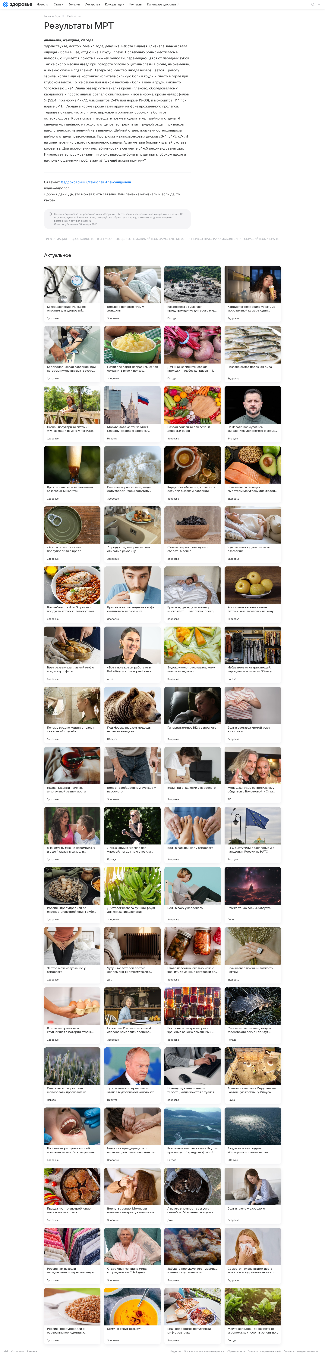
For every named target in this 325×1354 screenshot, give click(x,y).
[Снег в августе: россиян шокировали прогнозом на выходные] (72, 1075)
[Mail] (5, 4)
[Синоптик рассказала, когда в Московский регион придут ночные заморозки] (253, 1015)
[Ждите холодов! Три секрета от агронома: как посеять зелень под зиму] (253, 1316)
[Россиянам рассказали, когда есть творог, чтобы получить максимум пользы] (132, 474)
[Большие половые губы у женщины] (132, 294)
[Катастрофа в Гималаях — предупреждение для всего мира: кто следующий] (192, 294)
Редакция (175, 1351)
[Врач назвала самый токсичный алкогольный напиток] (72, 474)
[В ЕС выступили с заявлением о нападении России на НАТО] (253, 835)
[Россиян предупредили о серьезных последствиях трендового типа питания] (72, 1316)
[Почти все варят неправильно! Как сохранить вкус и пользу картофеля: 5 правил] (132, 354)
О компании (17, 1351)
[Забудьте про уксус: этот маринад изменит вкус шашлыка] (192, 1256)
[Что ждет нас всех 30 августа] (253, 895)
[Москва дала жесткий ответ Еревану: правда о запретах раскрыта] (132, 414)
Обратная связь (236, 1351)
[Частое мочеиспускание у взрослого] (72, 955)
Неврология (73, 15)
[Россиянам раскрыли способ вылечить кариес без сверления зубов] (72, 1136)
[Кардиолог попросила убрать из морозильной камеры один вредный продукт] (253, 294)
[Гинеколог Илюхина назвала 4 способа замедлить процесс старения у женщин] (132, 1015)
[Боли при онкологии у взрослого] (192, 775)
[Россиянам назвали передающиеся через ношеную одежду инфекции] (72, 1256)
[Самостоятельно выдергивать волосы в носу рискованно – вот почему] (253, 1256)
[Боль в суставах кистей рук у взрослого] (253, 715)
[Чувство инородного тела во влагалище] (253, 534)
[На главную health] (20, 4)
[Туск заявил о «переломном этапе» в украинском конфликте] (132, 1075)
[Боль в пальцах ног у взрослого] (192, 835)
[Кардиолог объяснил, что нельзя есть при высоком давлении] (192, 474)
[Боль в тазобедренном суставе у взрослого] (132, 775)
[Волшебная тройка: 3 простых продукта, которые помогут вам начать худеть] (72, 594)
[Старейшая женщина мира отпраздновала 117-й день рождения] (132, 1256)
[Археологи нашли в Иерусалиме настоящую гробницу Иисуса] (253, 1075)
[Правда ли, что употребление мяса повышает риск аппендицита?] (72, 1196)
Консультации (52, 15)
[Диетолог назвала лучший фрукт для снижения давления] (132, 895)
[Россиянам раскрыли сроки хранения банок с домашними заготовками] (192, 1015)
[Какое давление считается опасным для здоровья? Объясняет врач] (72, 294)
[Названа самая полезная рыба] (253, 354)
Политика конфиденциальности (301, 1351)
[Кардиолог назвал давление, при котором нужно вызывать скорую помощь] (72, 354)
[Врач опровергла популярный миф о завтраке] (192, 1316)
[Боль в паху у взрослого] (192, 895)
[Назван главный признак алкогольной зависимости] (72, 775)
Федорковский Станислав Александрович (96, 182)
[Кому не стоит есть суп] (132, 1316)
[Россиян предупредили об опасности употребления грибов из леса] (72, 895)
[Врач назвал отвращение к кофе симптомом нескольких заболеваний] (132, 594)
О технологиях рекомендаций (264, 1351)
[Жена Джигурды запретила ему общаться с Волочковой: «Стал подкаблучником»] (253, 775)
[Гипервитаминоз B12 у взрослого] (192, 715)
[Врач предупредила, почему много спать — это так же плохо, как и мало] (192, 594)
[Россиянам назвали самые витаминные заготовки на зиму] (253, 594)
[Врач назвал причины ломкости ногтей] (253, 955)
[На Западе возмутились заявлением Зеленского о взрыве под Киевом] (253, 414)
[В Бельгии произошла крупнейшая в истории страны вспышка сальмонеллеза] (72, 1015)
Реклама (32, 1351)
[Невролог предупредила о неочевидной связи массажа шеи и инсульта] (132, 1136)
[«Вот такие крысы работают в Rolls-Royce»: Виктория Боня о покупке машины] (132, 655)
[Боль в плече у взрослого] (253, 1196)
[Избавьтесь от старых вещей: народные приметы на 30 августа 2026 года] (253, 655)
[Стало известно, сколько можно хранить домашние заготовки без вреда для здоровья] (192, 955)
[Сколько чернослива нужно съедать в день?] (192, 534)
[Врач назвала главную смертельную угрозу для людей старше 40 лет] (253, 474)
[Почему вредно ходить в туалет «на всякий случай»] (72, 715)
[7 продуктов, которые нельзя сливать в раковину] (132, 534)
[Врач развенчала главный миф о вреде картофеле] (72, 655)
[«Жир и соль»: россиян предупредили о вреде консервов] (72, 534)
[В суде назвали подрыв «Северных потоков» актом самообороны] (253, 1136)
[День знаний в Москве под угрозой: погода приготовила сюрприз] (132, 835)
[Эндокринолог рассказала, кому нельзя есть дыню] (192, 655)
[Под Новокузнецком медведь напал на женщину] (132, 715)
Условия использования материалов (204, 1351)
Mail (6, 1351)
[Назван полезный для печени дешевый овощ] (192, 414)
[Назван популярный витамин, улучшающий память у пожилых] (72, 414)
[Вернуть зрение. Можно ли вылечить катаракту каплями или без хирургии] (132, 1196)
